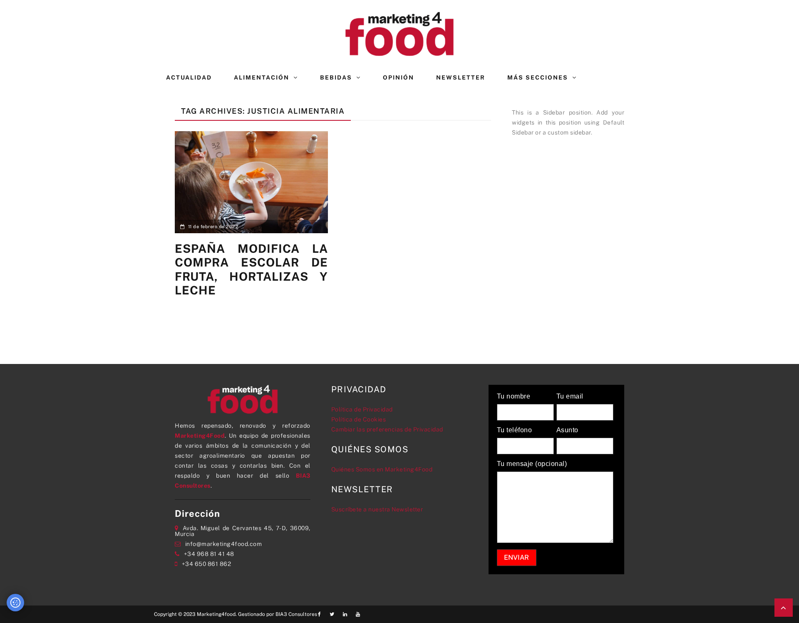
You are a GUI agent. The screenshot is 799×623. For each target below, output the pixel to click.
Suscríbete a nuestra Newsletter (377, 509)
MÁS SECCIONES (537, 77)
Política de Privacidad (362, 409)
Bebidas (336, 77)
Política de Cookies (358, 419)
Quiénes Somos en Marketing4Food (382, 469)
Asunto (567, 430)
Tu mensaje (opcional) (532, 464)
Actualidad (189, 77)
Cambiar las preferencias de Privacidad (387, 429)
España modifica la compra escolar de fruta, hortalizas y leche (251, 269)
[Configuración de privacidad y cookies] (15, 602)
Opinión (398, 77)
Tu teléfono (514, 430)
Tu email (569, 396)
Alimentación (261, 77)
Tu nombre (514, 396)
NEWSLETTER (460, 77)
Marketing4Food (200, 435)
